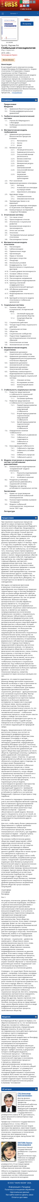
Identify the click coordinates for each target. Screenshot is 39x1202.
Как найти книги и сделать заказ (19, 1194)
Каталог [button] (13, 13)
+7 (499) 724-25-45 (25, 9)
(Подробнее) (17, 92)
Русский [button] (26, 2)
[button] (21, 5)
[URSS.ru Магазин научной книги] (9, 4)
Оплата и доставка (19, 1197)
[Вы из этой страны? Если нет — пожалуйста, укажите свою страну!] (21, 2)
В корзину (27, 23)
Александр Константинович (25, 1094)
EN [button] (34, 2)
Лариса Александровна (25, 1144)
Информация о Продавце (19, 1187)
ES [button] (31, 2)
